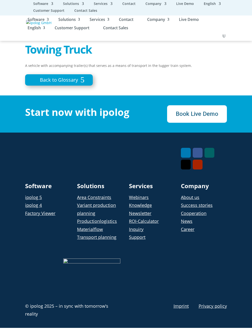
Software (40, 4)
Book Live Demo (197, 113)
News (186, 221)
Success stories (197, 205)
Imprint (181, 306)
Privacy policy (213, 306)
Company (153, 4)
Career (187, 229)
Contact (129, 4)
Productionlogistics (97, 221)
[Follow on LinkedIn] (186, 153)
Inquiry (136, 229)
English (210, 4)
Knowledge (140, 205)
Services (101, 4)
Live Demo (185, 4)
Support (137, 237)
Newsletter (140, 213)
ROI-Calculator (144, 221)
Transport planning (96, 237)
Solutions (71, 4)
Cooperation (193, 213)
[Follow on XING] (209, 153)
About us (190, 197)
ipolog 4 (33, 205)
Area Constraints (94, 197)
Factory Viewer (40, 213)
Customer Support (48, 11)
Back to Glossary (59, 79)
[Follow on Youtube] (198, 164)
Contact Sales (85, 11)
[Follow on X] (186, 164)
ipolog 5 (33, 197)
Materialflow (90, 229)
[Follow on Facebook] (198, 153)
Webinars (139, 197)
